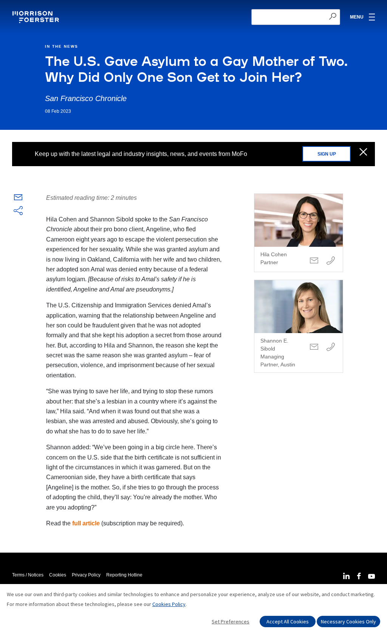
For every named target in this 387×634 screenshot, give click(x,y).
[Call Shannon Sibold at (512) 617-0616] (330, 347)
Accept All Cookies (287, 621)
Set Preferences (230, 621)
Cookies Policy (169, 604)
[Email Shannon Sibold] (314, 347)
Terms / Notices (27, 575)
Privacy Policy (86, 575)
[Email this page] (18, 199)
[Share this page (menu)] (18, 211)
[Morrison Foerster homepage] (37, 17)
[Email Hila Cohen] (314, 261)
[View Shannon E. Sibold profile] (298, 326)
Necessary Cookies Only (348, 621)
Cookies (57, 575)
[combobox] (295, 17)
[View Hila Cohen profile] (298, 233)
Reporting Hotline (124, 575)
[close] (363, 152)
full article (86, 523)
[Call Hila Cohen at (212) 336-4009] (330, 261)
